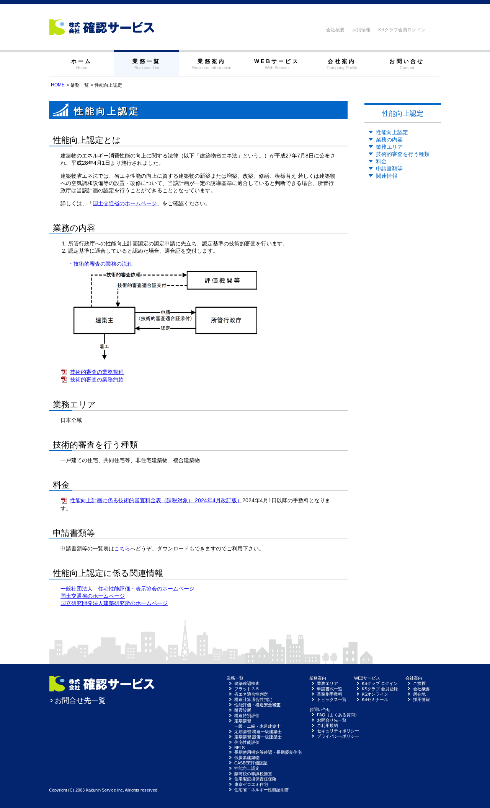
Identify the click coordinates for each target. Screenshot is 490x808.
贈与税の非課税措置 (253, 773)
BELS (239, 747)
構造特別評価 (247, 715)
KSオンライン (375, 694)
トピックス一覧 (331, 699)
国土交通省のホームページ (125, 203)
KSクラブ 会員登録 (380, 688)
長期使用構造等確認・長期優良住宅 (268, 752)
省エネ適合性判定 (251, 694)
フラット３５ (247, 688)
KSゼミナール (375, 699)
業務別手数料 (329, 694)
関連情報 (386, 176)
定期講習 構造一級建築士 (258, 731)
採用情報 (361, 29)
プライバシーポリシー (338, 736)
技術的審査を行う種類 (403, 154)
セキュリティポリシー (338, 730)
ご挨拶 (419, 683)
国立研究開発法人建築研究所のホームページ (114, 603)
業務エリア (389, 147)
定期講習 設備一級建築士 (258, 737)
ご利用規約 (327, 725)
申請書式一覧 (329, 688)
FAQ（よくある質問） (338, 714)
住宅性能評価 (247, 742)
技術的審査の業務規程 (97, 372)
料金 (381, 161)
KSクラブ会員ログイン (402, 29)
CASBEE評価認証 (251, 763)
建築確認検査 (247, 683)
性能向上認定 (392, 132)
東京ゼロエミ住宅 (251, 784)
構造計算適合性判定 (253, 699)
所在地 (419, 694)
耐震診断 (242, 710)
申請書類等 (389, 168)
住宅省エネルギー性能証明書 (261, 789)
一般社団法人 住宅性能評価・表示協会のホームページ (127, 589)
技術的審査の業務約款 (97, 379)
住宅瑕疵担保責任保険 (255, 779)
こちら (122, 548)
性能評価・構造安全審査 (257, 705)
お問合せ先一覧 (80, 700)
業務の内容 (389, 139)
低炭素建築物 (247, 757)
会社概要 (335, 29)
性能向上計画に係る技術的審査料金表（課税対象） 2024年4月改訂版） (156, 500)
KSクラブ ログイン (380, 683)
